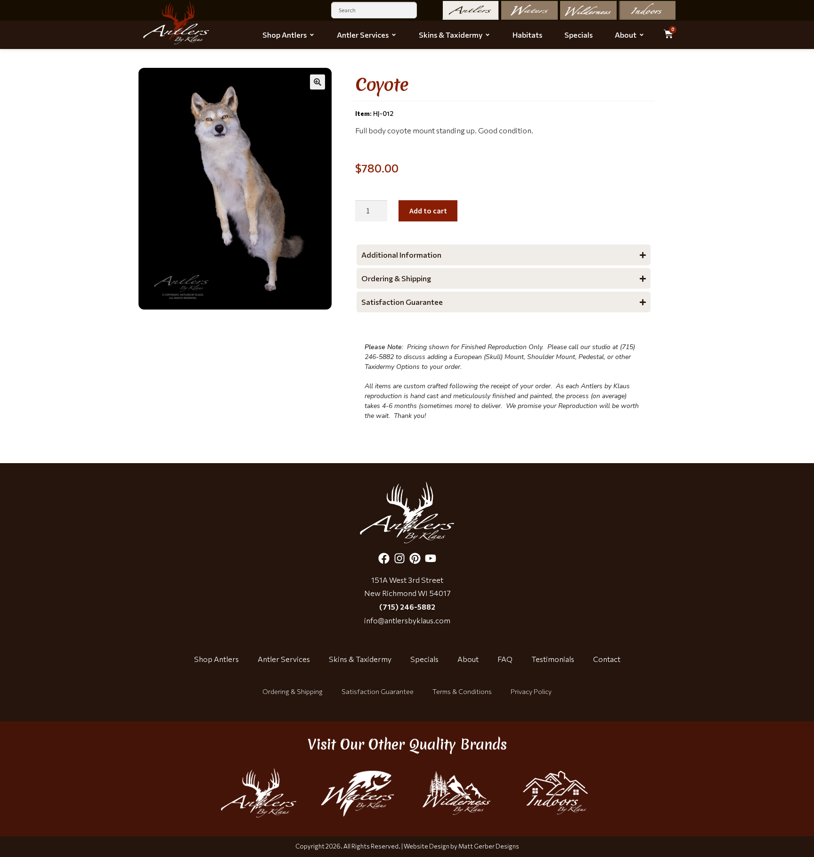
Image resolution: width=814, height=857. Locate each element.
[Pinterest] (415, 558)
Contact (606, 658)
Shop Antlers (216, 658)
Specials (424, 658)
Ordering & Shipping (292, 691)
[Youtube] (430, 558)
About (468, 658)
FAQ (505, 658)
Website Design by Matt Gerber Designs (461, 846)
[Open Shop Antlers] (312, 35)
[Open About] (641, 35)
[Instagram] (399, 558)
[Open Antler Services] (394, 35)
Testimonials (552, 658)
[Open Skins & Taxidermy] (487, 35)
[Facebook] (384, 558)
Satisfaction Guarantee (378, 691)
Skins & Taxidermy (360, 658)
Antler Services (284, 658)
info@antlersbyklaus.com (407, 620)
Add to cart (428, 210)
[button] (317, 82)
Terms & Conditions (462, 691)
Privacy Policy (531, 691)
